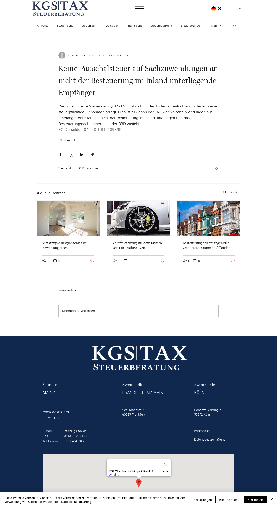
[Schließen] (271, 500)
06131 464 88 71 (74, 441)
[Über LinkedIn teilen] (82, 155)
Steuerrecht (65, 25)
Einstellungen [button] (202, 499)
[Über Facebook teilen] (60, 155)
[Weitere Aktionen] (216, 55)
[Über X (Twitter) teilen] (71, 155)
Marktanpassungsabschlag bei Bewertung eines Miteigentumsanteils (65, 245)
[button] (235, 25)
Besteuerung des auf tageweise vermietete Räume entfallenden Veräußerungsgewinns (206, 245)
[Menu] (139, 8)
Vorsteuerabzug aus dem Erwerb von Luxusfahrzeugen (137, 245)
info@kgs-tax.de (75, 431)
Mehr (214, 25)
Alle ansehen (231, 192)
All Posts (42, 25)
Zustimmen (255, 499)
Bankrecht (112, 25)
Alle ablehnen (228, 499)
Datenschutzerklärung (76, 501)
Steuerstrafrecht (161, 25)
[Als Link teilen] (92, 155)
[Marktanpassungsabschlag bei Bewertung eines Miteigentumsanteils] (68, 218)
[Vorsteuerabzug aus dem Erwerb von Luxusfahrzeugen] (138, 218)
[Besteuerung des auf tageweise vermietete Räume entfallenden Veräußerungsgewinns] (208, 218)
